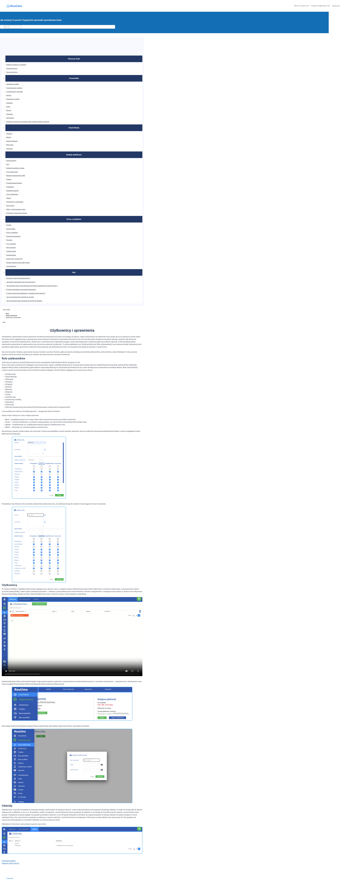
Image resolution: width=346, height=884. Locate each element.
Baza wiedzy (6, 309)
